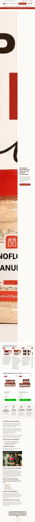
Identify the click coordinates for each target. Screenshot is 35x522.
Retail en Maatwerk (12, 3)
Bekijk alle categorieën (22, 3)
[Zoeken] (17, 3)
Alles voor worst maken (7, 488)
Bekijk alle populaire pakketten (27, 373)
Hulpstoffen (31, 6)
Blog (16, 3)
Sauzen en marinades (7, 487)
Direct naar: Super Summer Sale (25, 184)
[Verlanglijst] (29, 3)
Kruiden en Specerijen (6, 6)
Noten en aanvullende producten (9, 489)
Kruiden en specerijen (7, 484)
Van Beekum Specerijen (7, 391)
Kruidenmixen (12, 6)
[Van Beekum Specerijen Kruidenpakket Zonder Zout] (25, 383)
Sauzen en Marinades (25, 6)
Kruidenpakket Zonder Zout (23, 392)
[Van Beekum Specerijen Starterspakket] (10, 383)
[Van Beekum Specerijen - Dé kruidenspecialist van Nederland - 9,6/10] (5, 3)
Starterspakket (6, 392)
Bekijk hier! (25, 8)
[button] (17, 521)
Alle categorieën (29, 346)
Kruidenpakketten (18, 6)
